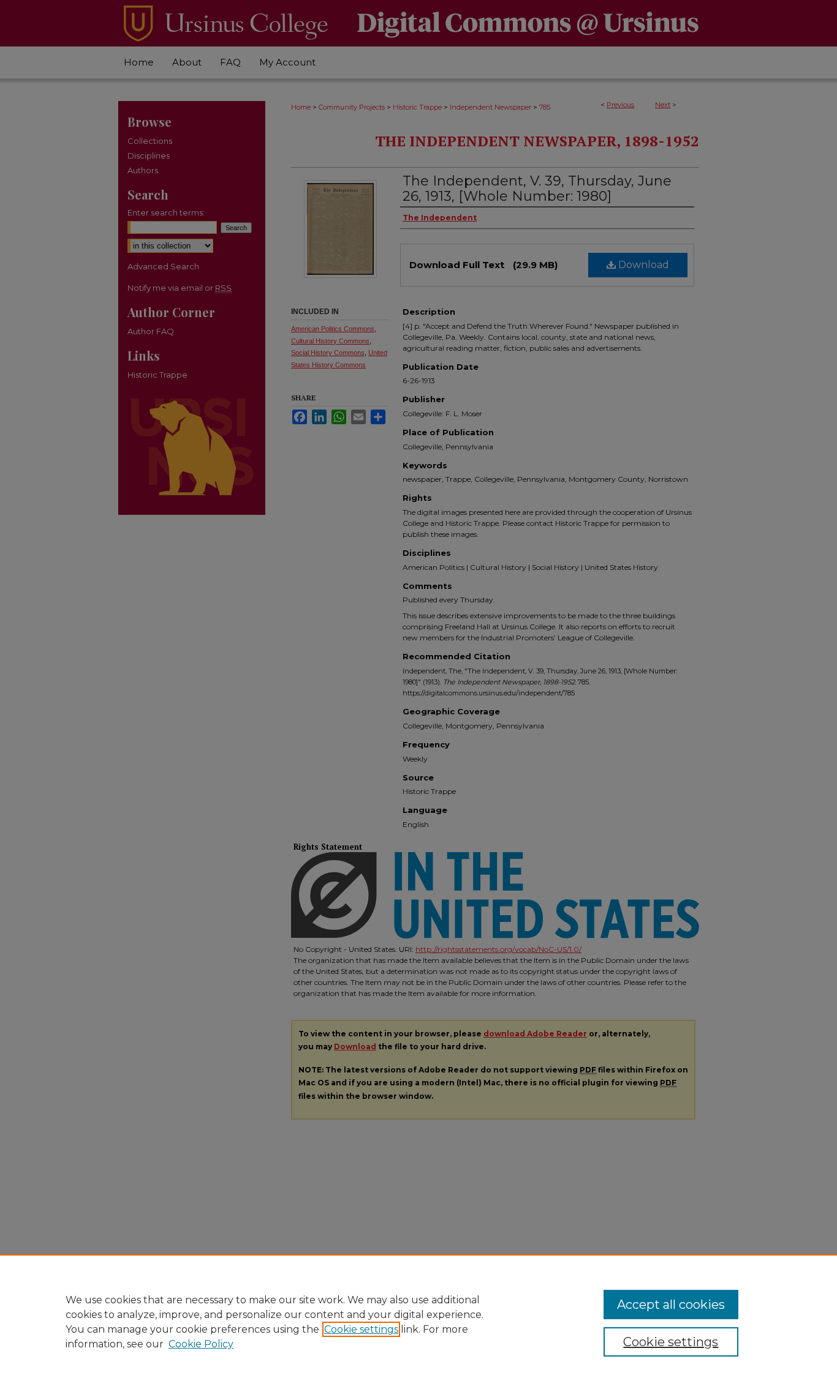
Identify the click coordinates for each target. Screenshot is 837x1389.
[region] (418, 1321)
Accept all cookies (671, 1304)
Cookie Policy (201, 1344)
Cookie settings (361, 1329)
